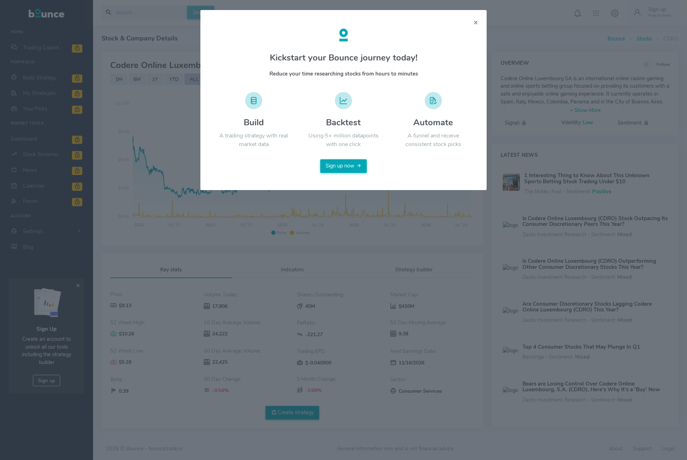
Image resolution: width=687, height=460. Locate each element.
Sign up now (340, 165)
